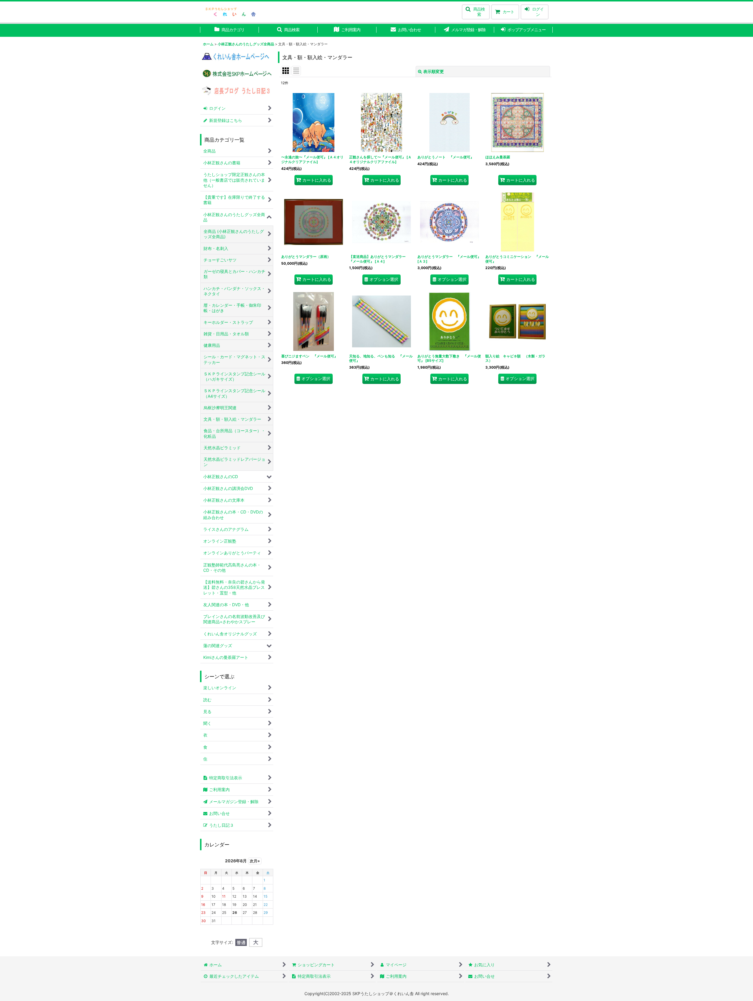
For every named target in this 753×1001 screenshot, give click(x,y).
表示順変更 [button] (433, 71)
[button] (476, 11)
